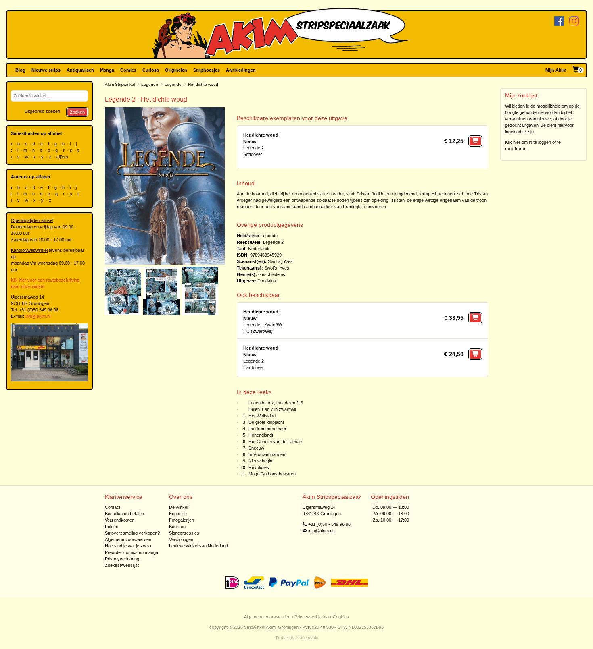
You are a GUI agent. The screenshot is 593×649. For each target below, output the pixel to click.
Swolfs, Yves (280, 261)
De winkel (178, 507)
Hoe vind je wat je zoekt (128, 545)
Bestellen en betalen (124, 513)
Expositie (178, 513)
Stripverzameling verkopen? (132, 533)
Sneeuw (256, 448)
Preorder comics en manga (131, 552)
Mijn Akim (555, 70)
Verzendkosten (119, 520)
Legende (149, 84)
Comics (128, 70)
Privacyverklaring (122, 558)
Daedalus (266, 280)
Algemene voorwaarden (128, 539)
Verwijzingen (181, 539)
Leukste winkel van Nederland (198, 545)
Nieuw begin (260, 460)
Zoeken (77, 112)
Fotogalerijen (181, 520)
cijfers (63, 156)
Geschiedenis (271, 274)
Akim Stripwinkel (120, 84)
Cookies (341, 616)
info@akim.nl (37, 316)
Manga (107, 70)
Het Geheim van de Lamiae (275, 441)
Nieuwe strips (46, 70)
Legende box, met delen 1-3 (275, 402)
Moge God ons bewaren (272, 473)
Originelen (176, 70)
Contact (112, 507)
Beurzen (177, 526)
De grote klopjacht (266, 422)
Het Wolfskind (262, 415)
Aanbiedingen (241, 70)
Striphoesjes (206, 70)
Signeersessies (184, 533)
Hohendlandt (260, 435)
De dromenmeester (267, 428)
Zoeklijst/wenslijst (122, 565)
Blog (20, 70)
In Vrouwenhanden (266, 454)
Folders (112, 526)
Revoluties (258, 467)
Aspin (312, 637)
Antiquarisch (80, 70)
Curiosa (150, 70)
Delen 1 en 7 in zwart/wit (272, 409)
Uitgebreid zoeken (42, 111)
